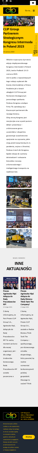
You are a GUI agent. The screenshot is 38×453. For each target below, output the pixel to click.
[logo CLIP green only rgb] (10, 8)
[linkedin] (11, 1)
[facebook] (3, 1)
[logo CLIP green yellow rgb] (11, 413)
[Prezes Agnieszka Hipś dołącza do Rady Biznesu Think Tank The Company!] (28, 283)
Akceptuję (29, 437)
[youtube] (7, 1)
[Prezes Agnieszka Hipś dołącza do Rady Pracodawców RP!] (10, 283)
